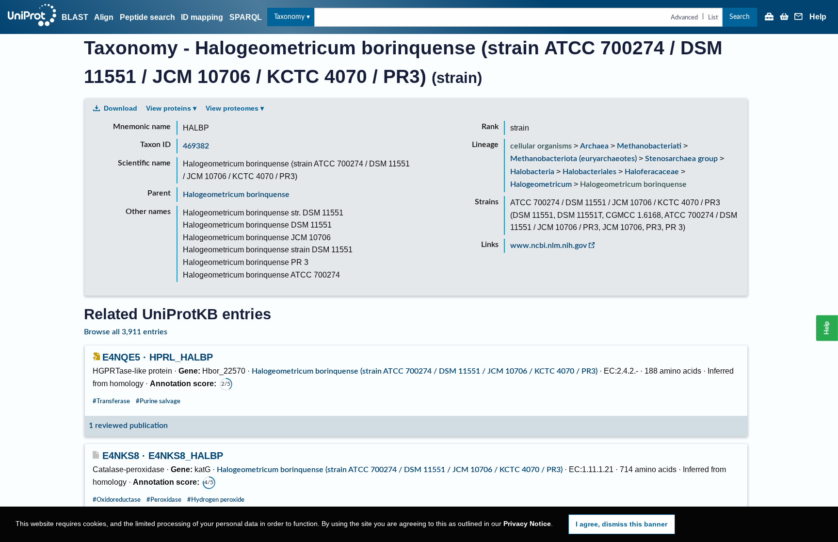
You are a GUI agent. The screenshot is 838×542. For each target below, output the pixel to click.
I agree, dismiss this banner (621, 524)
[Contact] (798, 17)
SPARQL (245, 17)
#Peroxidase (163, 500)
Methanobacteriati (649, 146)
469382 (196, 146)
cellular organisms (541, 146)
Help (817, 17)
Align (103, 17)
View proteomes (232, 108)
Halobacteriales (589, 172)
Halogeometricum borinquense (236, 194)
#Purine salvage (158, 401)
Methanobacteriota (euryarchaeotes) (573, 159)
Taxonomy (289, 16)
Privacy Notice (527, 523)
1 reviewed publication (128, 425)
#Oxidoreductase (117, 500)
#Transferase (111, 401)
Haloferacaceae (652, 172)
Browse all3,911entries (125, 332)
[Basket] (784, 17)
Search (739, 16)
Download (120, 108)
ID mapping (202, 17)
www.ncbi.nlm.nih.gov (548, 245)
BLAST (75, 17)
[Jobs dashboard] (769, 17)
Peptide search (147, 17)
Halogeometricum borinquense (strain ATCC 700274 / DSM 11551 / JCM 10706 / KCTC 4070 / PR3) (424, 371)
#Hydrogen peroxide (215, 500)
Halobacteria (532, 172)
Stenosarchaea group (681, 159)
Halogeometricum (541, 184)
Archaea (594, 146)
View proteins (168, 108)
